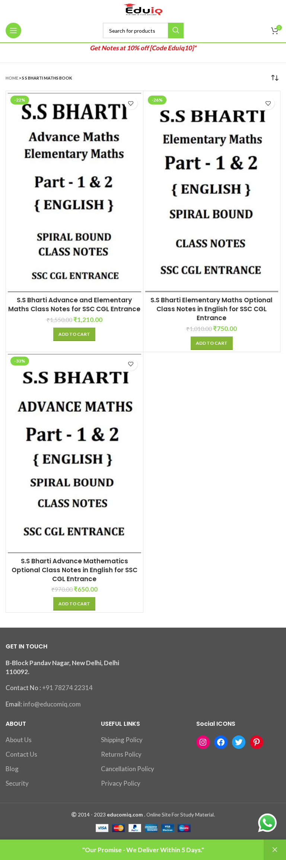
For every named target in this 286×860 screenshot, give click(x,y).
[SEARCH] (176, 30)
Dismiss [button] (275, 850)
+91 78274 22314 (67, 688)
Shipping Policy (122, 740)
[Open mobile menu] (13, 30)
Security (17, 783)
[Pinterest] (256, 742)
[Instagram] (203, 742)
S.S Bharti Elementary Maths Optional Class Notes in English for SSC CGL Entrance (211, 309)
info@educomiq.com (52, 704)
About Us (19, 740)
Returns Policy (121, 754)
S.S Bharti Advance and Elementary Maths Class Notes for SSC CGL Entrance (74, 304)
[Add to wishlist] (130, 103)
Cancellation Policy (127, 769)
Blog (12, 769)
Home (12, 77)
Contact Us (21, 754)
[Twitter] (238, 742)
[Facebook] (221, 742)
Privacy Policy (120, 783)
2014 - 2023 (92, 815)
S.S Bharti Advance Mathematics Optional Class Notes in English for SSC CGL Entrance (74, 570)
